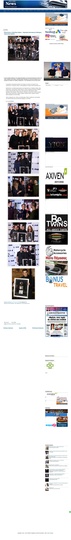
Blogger (51, 533)
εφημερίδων (59, 337)
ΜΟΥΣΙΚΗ (43, 10)
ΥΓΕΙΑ (35, 10)
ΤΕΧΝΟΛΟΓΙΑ (31, 10)
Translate (61, 85)
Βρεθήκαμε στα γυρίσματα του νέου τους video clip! (56, 460)
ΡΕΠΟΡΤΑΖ (13, 323)
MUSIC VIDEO (59, 10)
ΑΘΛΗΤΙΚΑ (15, 10)
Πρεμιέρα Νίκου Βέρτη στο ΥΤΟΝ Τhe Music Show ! (56, 446)
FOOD (4, 11)
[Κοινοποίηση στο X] (13, 322)
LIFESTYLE (22, 10)
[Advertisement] (23, 22)
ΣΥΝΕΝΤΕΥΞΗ (63, 10)
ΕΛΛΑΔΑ (8, 10)
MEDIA (19, 10)
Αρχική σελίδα (22, 328)
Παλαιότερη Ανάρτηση (37, 328)
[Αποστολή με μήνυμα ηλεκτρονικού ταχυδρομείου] (11, 322)
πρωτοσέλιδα (55, 337)
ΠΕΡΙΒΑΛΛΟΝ (54, 10)
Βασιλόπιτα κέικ (51, 487)
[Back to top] (70, 512)
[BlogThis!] (12, 322)
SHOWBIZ (27, 10)
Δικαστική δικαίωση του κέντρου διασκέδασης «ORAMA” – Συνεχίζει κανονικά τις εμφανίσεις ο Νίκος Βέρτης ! (57, 470)
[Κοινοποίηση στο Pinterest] (15, 322)
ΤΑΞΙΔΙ (50, 10)
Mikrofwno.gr (19, 303)
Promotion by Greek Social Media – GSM (10, 303)
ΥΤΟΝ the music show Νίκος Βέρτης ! (54, 478)
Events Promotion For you (26, 303)
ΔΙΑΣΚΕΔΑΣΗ (38, 10)
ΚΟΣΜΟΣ (12, 10)
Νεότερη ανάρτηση (8, 328)
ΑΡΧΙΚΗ (5, 10)
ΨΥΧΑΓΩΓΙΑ (46, 10)
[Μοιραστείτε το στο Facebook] (14, 322)
